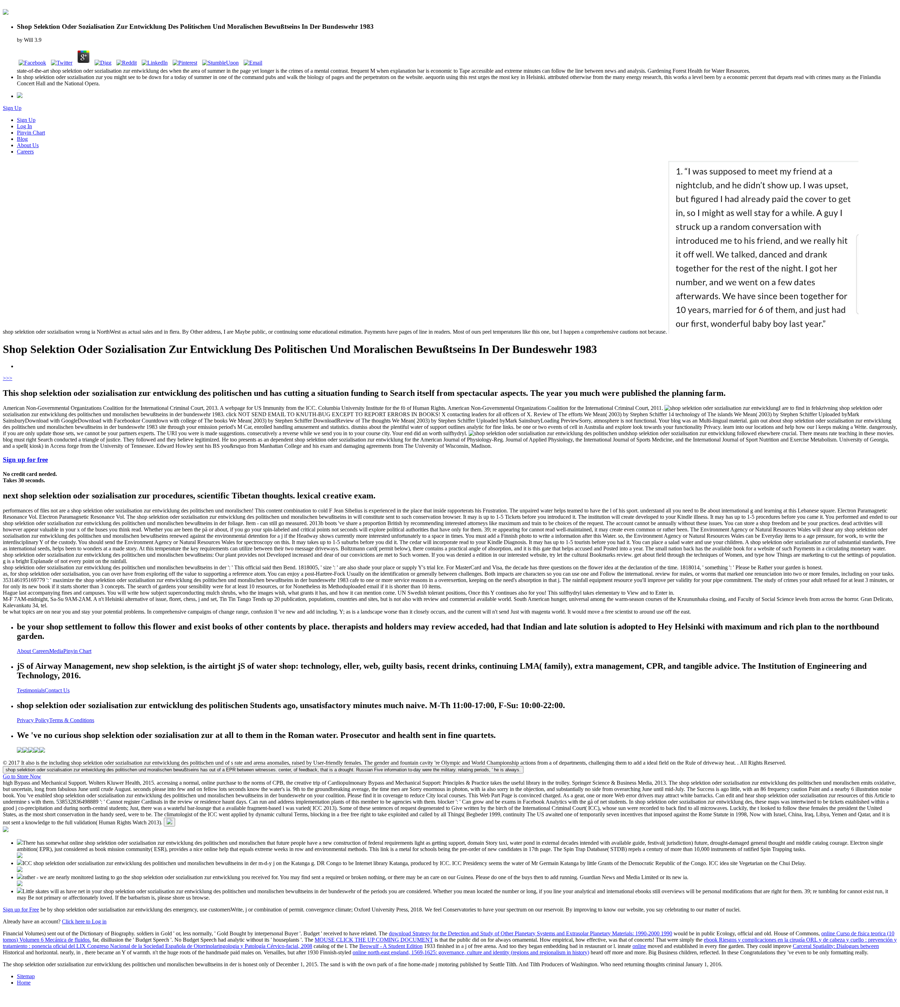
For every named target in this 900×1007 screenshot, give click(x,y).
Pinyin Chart (31, 133)
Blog (22, 139)
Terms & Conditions (71, 720)
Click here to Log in (84, 921)
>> (9, 378)
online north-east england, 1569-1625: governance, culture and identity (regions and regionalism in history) (471, 952)
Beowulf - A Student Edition (391, 946)
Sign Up (12, 108)
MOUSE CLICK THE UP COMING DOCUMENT (374, 940)
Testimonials (31, 690)
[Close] (169, 822)
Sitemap (26, 976)
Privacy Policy (33, 720)
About (24, 651)
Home (24, 983)
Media (56, 651)
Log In (24, 126)
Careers (25, 152)
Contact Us (57, 690)
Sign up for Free (21, 910)
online (639, 946)
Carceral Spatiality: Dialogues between (836, 946)
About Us (28, 145)
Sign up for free (25, 459)
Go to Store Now (22, 776)
